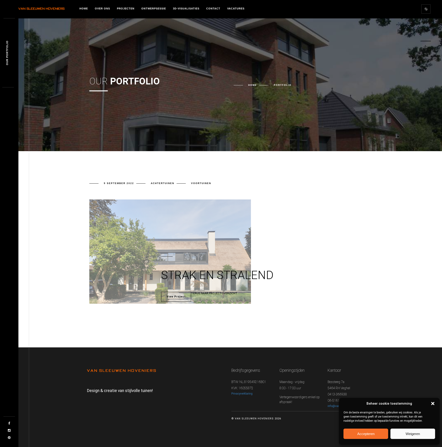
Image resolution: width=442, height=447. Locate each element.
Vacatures (235, 8)
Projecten (125, 8)
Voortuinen (201, 183)
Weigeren (413, 434)
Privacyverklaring (242, 393)
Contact (213, 8)
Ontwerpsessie (153, 8)
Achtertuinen (162, 183)
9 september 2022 (119, 183)
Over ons (102, 8)
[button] (432, 403)
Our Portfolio (7, 53)
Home (83, 8)
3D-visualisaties (186, 8)
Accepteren (366, 434)
